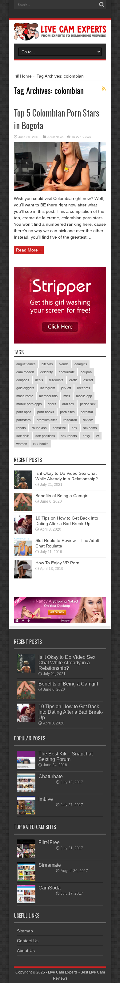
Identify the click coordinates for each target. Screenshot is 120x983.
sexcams (90, 428)
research (70, 420)
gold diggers (25, 388)
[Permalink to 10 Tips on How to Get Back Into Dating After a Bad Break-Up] (23, 532)
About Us (26, 950)
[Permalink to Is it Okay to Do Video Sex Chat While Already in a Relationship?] (23, 487)
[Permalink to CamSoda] (26, 901)
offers (52, 404)
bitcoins (47, 364)
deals (39, 380)
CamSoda (49, 887)
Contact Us (27, 940)
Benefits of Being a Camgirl (61, 495)
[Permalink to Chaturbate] (26, 790)
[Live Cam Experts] (60, 36)
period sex (88, 404)
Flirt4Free (49, 842)
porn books (45, 412)
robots (21, 428)
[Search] (101, 4)
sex (74, 428)
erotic (73, 380)
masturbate (24, 396)
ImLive (45, 799)
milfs (66, 396)
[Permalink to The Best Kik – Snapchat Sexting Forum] (26, 767)
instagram (47, 388)
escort (88, 380)
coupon (86, 372)
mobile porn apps (29, 404)
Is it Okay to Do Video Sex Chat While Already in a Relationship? (66, 662)
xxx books (41, 444)
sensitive (59, 428)
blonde (64, 364)
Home (26, 76)
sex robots (69, 436)
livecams (83, 388)
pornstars (23, 420)
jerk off (66, 388)
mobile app (84, 396)
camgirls (80, 364)
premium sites (47, 420)
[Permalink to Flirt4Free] (26, 856)
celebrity (46, 372)
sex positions (45, 436)
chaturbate (67, 372)
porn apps (23, 412)
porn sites (67, 412)
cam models (25, 372)
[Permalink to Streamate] (26, 879)
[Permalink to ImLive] (26, 813)
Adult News (55, 137)
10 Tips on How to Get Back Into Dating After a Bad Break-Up (70, 712)
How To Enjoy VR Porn (57, 562)
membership (48, 396)
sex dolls (23, 436)
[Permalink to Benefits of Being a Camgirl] (23, 509)
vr (97, 436)
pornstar (87, 412)
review (88, 420)
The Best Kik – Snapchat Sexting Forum (65, 756)
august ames (26, 364)
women (21, 444)
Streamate (49, 865)
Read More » (29, 250)
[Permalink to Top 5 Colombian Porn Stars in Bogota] (60, 189)
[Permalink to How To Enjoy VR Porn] (23, 576)
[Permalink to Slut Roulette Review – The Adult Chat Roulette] (23, 554)
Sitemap (25, 930)
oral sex (68, 404)
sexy (86, 436)
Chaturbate (50, 776)
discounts (56, 380)
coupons (22, 380)
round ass (39, 428)
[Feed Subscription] (103, 88)
